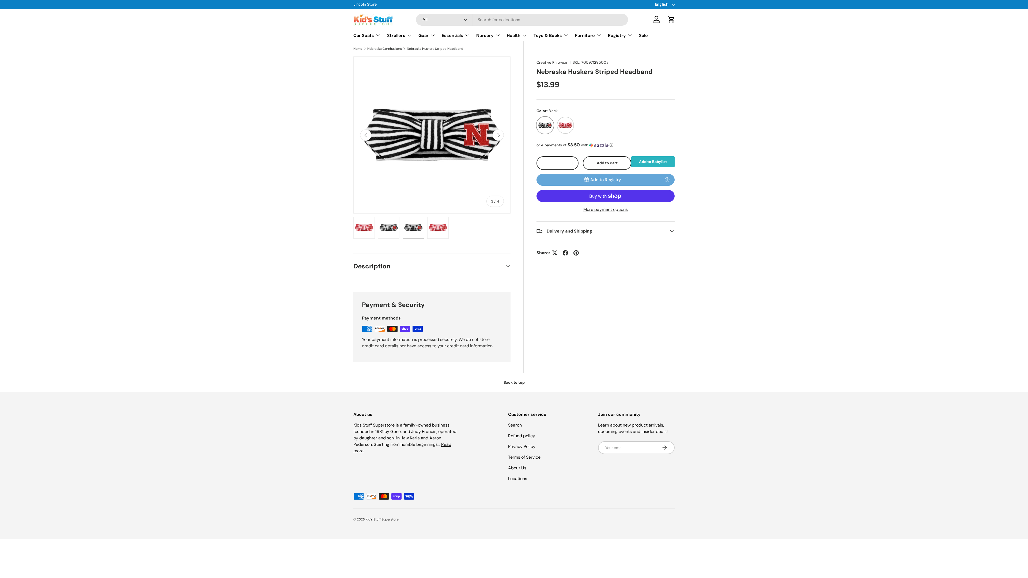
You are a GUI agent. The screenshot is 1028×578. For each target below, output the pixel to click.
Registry (617, 35)
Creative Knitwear (552, 62)
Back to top (514, 382)
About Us (517, 468)
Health (513, 35)
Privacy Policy (521, 446)
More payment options (605, 209)
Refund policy (521, 436)
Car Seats (363, 35)
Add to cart (607, 163)
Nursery (485, 35)
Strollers (396, 35)
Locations (517, 478)
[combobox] (522, 20)
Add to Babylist (653, 161)
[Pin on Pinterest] (576, 253)
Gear (423, 35)
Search (515, 425)
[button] (671, 19)
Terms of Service (524, 457)
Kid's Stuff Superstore (382, 519)
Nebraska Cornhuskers (384, 49)
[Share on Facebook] (565, 253)
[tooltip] (667, 179)
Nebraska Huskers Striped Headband (435, 49)
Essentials (452, 35)
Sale (643, 35)
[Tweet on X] (554, 253)
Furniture (585, 35)
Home (357, 49)
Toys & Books (548, 35)
